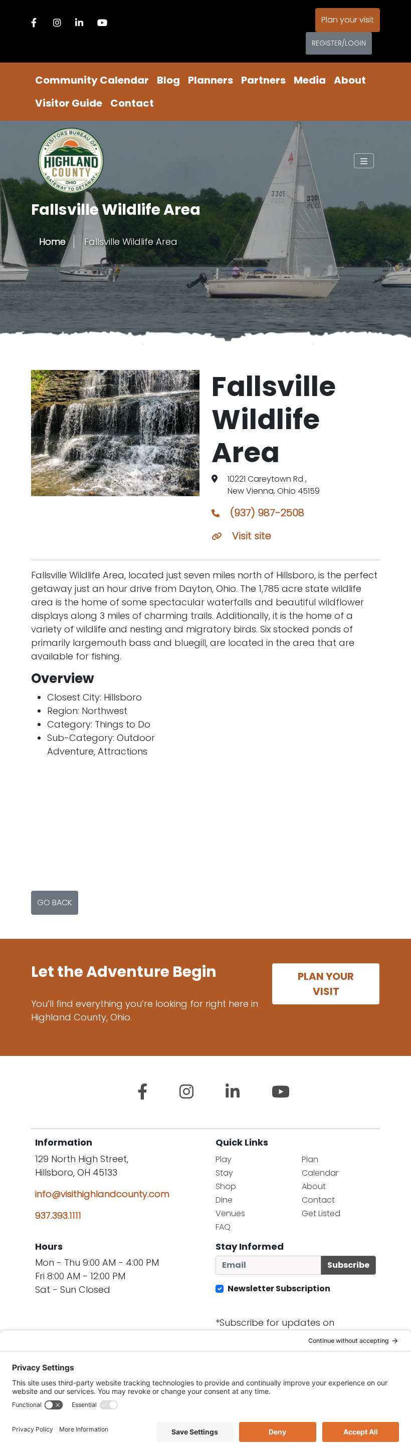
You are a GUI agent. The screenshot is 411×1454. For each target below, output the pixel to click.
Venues (230, 1213)
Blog (168, 80)
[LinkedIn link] (79, 23)
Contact (132, 103)
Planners (210, 80)
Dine (224, 1200)
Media (310, 80)
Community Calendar (92, 80)
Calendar (320, 1173)
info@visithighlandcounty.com (102, 1194)
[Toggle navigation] (364, 160)
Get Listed (321, 1213)
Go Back (54, 902)
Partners (263, 80)
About (350, 80)
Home (52, 241)
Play (224, 1159)
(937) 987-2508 (266, 513)
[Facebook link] (34, 23)
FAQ (223, 1227)
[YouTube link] (102, 23)
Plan (310, 1159)
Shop (226, 1186)
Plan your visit (347, 20)
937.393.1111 (58, 1215)
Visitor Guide (68, 103)
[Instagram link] (57, 23)
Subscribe (348, 1265)
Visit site (250, 536)
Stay (224, 1173)
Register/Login (339, 43)
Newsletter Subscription (279, 1288)
